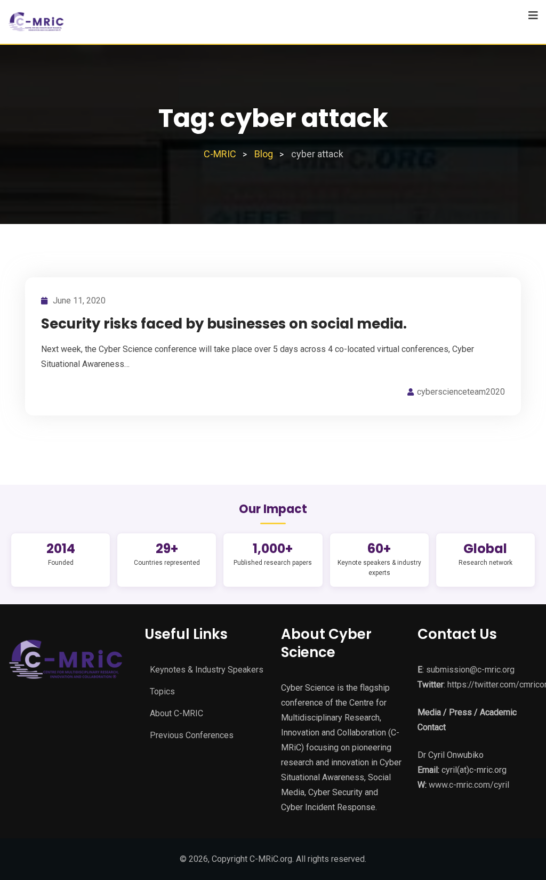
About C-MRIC (176, 713)
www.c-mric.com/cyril (469, 785)
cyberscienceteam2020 (461, 392)
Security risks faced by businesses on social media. (224, 323)
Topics (162, 691)
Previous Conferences (192, 735)
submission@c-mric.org (470, 670)
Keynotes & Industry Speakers (206, 670)
